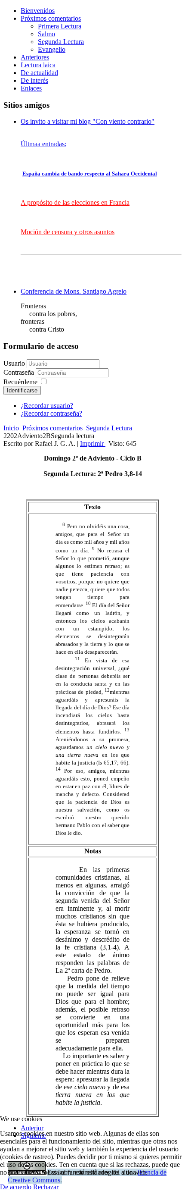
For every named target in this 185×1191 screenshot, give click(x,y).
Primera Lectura (59, 26)
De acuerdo (15, 1187)
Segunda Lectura (61, 41)
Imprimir (92, 443)
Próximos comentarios (51, 18)
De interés (34, 80)
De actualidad (39, 72)
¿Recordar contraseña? (51, 413)
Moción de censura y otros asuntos (67, 231)
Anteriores (35, 57)
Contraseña (19, 372)
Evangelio (51, 49)
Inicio (11, 428)
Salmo (46, 34)
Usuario (14, 363)
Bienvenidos (38, 10)
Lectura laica (38, 65)
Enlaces (31, 88)
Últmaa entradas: (43, 143)
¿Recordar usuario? (47, 405)
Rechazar (46, 1187)
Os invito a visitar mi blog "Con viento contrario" (87, 121)
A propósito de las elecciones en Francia (75, 202)
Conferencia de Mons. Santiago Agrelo (73, 291)
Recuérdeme (20, 382)
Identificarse (22, 390)
